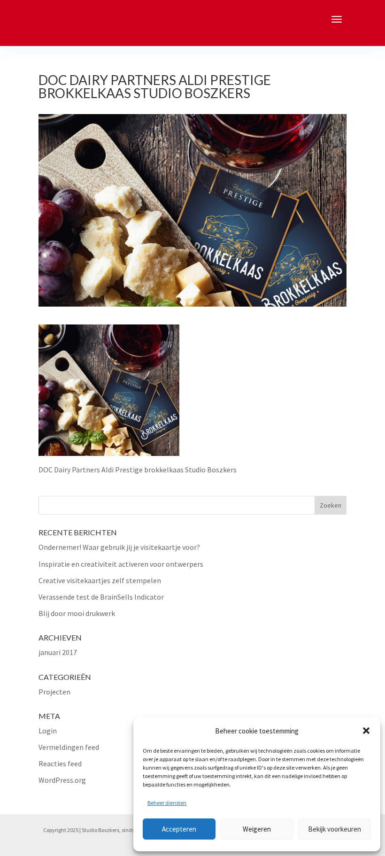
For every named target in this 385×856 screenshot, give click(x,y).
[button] (366, 730)
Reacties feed (60, 763)
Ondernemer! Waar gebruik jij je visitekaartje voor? (119, 547)
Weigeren (257, 829)
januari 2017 (57, 652)
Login (47, 730)
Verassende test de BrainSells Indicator (101, 597)
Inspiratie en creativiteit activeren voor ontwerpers (120, 564)
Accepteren (179, 829)
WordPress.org (62, 780)
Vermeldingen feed (68, 747)
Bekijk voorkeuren (334, 829)
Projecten (54, 691)
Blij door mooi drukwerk (76, 613)
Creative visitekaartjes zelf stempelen (99, 580)
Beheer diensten (166, 802)
